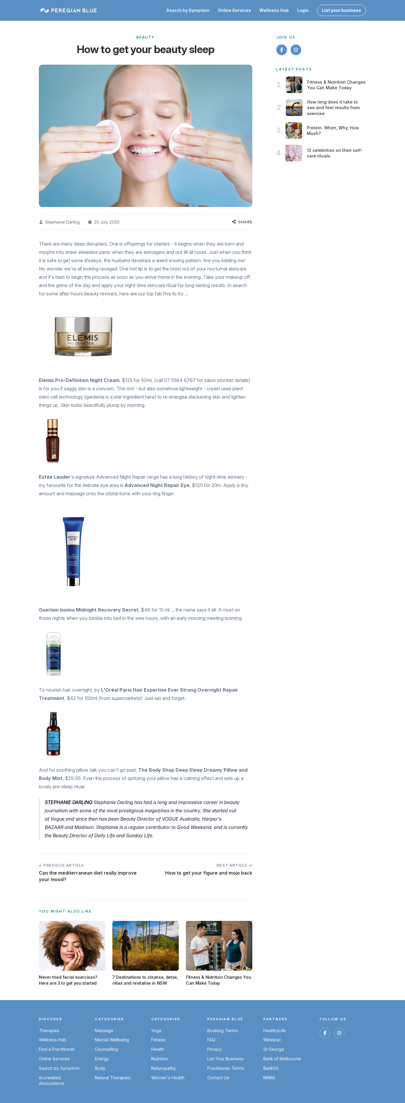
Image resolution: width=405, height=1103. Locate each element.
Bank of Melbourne (282, 1058)
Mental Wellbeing (112, 1039)
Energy (102, 1058)
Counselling (106, 1049)
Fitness (158, 1039)
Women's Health (167, 1077)
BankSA (270, 1068)
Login (303, 10)
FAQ (211, 1039)
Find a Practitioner (57, 1049)
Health (157, 1049)
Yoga (156, 1030)
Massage (104, 1030)
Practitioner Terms (225, 1068)
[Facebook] (281, 49)
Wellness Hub (274, 10)
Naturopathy (163, 1068)
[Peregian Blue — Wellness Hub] (68, 10)
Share (245, 222)
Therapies (49, 1030)
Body (100, 1068)
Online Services (234, 10)
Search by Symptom (187, 10)
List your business (341, 10)
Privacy (214, 1049)
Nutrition (159, 1058)
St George (273, 1049)
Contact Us (218, 1077)
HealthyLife (274, 1030)
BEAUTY (145, 37)
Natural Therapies (112, 1077)
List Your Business (225, 1058)
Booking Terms (222, 1030)
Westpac (272, 1039)
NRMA (269, 1077)
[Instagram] (296, 49)
